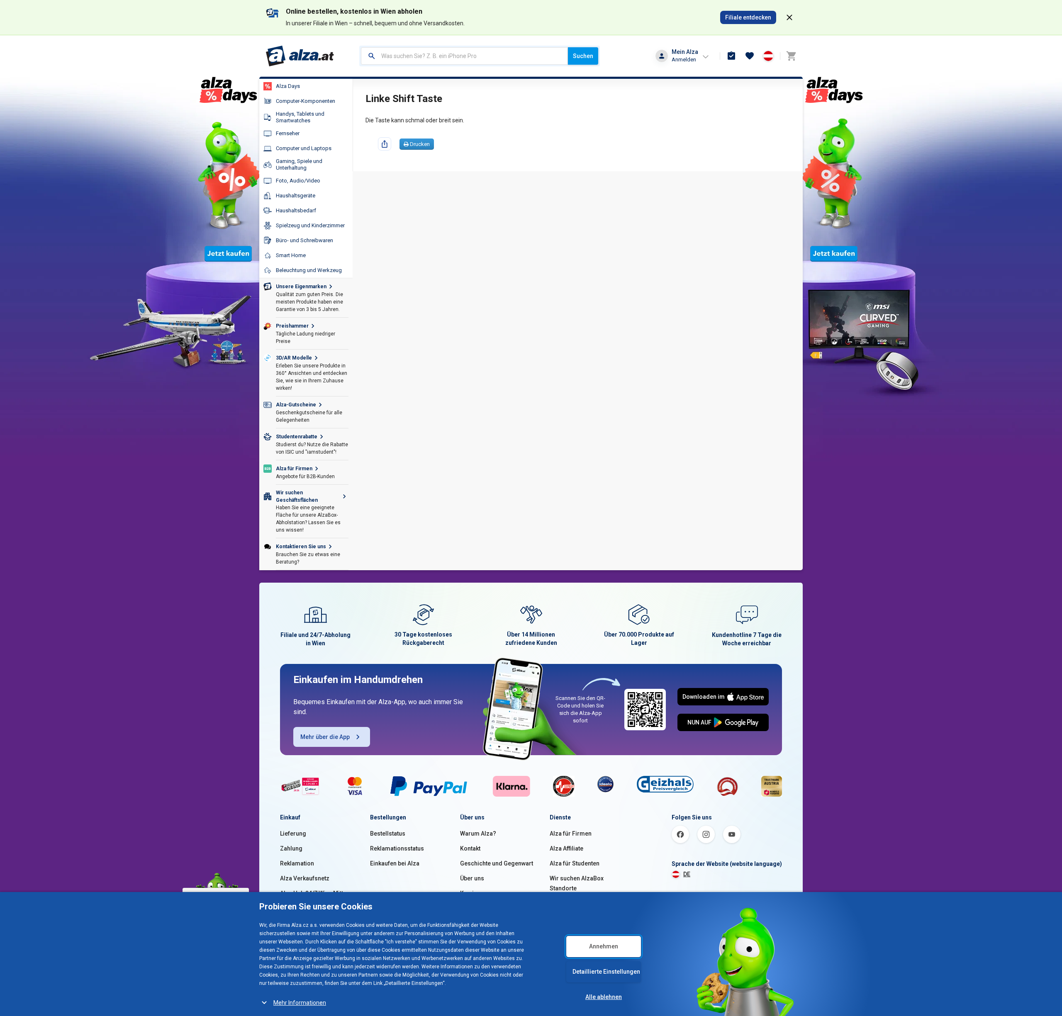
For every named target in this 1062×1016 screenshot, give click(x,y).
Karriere (471, 893)
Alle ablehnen (603, 997)
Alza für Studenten (574, 863)
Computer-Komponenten (305, 101)
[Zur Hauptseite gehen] (300, 56)
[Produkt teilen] (384, 144)
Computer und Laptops (303, 148)
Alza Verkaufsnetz (304, 878)
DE (686, 874)
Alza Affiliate (566, 848)
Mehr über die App (325, 737)
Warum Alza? (478, 833)
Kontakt (470, 848)
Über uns (472, 878)
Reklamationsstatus (397, 848)
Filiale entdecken (748, 17)
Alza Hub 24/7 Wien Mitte (313, 893)
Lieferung (293, 833)
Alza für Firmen (571, 833)
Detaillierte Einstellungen (606, 971)
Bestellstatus (387, 833)
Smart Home (291, 255)
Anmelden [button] (684, 59)
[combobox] (464, 56)
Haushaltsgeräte (295, 195)
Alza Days (288, 86)
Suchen (583, 56)
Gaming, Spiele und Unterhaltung (299, 164)
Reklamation (297, 863)
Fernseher (288, 133)
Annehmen (603, 946)
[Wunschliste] (750, 56)
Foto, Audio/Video (298, 180)
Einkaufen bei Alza (394, 863)
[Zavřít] (789, 17)
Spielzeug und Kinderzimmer (310, 225)
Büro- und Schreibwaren (304, 240)
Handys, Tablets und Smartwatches (300, 117)
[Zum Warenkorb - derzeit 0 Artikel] (791, 56)
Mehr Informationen (299, 1002)
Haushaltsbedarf (296, 210)
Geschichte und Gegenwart (496, 863)
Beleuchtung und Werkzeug (309, 270)
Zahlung (291, 848)
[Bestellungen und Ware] (731, 56)
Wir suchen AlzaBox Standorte (577, 883)
